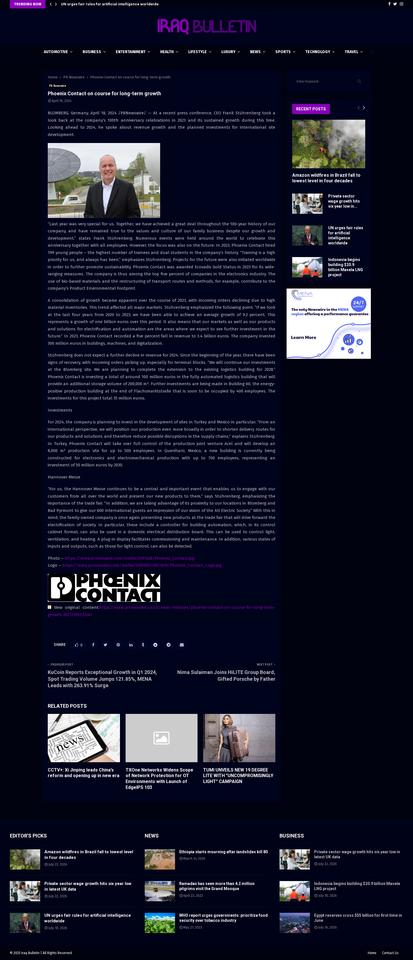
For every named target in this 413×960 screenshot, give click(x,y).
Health (167, 51)
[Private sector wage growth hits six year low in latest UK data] (307, 204)
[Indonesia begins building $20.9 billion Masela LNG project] (307, 267)
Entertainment (131, 51)
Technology (317, 51)
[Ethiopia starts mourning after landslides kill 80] (160, 859)
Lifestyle (197, 51)
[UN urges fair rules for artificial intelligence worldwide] (307, 235)
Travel (351, 51)
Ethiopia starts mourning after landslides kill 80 (223, 852)
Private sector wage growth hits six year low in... (344, 201)
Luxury (228, 51)
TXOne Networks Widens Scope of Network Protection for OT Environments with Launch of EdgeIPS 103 (159, 778)
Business (92, 51)
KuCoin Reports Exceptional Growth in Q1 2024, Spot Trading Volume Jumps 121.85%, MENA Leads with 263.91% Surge (102, 679)
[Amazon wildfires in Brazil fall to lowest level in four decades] (328, 144)
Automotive (56, 51)
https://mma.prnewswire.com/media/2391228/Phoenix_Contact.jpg (129, 558)
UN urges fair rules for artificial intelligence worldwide (110, 4)
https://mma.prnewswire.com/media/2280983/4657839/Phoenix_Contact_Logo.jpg (142, 565)
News (255, 51)
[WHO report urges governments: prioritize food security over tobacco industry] (160, 923)
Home (372, 953)
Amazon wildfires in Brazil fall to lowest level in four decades (326, 178)
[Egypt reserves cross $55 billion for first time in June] (295, 923)
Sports (283, 51)
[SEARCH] (359, 81)
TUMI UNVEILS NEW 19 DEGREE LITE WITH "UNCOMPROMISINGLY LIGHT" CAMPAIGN (238, 775)
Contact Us (390, 953)
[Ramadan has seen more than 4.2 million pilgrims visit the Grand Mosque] (160, 891)
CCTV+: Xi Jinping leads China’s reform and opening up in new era (83, 773)
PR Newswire (57, 86)
